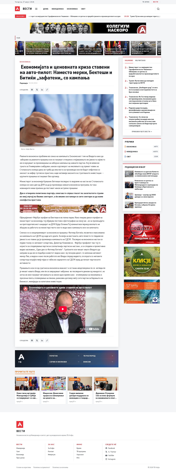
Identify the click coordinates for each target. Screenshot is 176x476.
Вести (155, 2)
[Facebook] (32, 90)
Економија (72, 9)
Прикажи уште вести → (142, 132)
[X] (37, 90)
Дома (45, 9)
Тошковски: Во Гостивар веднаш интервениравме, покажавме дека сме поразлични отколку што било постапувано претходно (142, 100)
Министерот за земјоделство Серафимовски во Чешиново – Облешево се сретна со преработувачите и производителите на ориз (144, 71)
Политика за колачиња (60, 467)
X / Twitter (112, 452)
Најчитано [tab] (140, 60)
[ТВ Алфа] (17, 8)
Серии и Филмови (64, 362)
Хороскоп (80, 454)
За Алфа (51, 448)
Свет (83, 9)
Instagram (111, 459)
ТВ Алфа (145, 2)
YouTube (111, 455)
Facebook (111, 448)
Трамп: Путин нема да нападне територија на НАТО (141, 82)
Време (79, 448)
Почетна (64, 356)
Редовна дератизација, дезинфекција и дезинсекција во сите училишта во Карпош (142, 110)
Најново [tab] (129, 60)
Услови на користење (23, 467)
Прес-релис (20, 458)
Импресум (51, 454)
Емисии (98, 362)
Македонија (58, 9)
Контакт (51, 451)
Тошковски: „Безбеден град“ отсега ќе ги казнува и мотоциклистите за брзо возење (143, 89)
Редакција (24, 83)
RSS (78, 458)
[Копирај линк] (47, 90)
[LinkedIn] (42, 90)
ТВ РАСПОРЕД (98, 356)
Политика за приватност (41, 467)
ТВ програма (81, 451)
